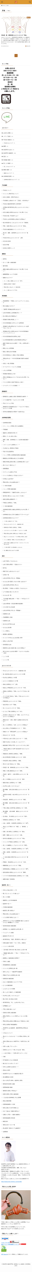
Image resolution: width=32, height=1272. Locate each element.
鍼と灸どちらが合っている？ (11, 1063)
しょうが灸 (6, 656)
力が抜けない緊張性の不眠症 (11, 448)
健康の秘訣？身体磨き (9, 879)
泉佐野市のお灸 (8, 149)
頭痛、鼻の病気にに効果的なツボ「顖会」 (14, 831)
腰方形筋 (5, 266)
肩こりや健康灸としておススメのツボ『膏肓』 (15, 845)
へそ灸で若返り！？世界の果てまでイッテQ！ (15, 1053)
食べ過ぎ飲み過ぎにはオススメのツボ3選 (14, 674)
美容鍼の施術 (8, 160)
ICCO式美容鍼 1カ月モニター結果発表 (13, 323)
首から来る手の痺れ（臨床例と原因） (13, 1080)
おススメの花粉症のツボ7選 (10, 681)
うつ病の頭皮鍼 (7, 485)
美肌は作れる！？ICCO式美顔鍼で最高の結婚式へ (16, 359)
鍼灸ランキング (4, 1244)
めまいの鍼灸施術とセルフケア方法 (12, 982)
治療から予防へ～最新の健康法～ (12, 1114)
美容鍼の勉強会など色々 (9, 373)
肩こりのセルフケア (9, 166)
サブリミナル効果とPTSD (10, 472)
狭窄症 (5, 259)
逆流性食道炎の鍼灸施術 (9, 925)
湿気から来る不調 (8, 641)
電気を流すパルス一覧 (9, 1124)
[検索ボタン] (30, 2)
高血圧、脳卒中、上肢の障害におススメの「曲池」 (15, 775)
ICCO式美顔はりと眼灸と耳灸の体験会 (13, 355)
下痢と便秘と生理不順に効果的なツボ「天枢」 (15, 808)
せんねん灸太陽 (7, 627)
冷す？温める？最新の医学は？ (11, 1111)
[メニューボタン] (2, 2)
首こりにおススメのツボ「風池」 (12, 708)
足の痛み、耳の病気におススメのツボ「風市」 (15, 816)
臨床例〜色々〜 (7, 903)
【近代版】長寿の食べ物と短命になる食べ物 (15, 949)
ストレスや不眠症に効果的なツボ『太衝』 (14, 842)
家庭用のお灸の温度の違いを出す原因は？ (14, 648)
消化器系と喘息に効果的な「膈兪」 (12, 760)
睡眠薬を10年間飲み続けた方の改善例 (13, 458)
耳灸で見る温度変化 (8, 451)
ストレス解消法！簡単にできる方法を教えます (14, 539)
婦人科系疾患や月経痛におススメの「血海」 (15, 757)
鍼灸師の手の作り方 (8, 936)
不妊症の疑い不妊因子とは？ (11, 215)
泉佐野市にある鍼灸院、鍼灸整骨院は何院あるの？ (15, 1028)
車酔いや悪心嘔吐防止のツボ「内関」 (13, 771)
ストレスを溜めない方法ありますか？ (13, 475)
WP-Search (4, 1254)
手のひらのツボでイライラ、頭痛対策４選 (13, 524)
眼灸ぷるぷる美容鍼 (8, 348)
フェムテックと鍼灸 (8, 932)
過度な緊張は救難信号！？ (10, 499)
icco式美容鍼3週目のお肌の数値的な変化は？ (15, 340)
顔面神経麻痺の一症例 (9, 1104)
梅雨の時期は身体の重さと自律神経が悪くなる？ (16, 461)
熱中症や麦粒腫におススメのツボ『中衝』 (14, 838)
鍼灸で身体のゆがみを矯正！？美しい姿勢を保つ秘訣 (16, 344)
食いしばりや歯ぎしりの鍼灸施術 (12, 992)
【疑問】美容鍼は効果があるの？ (12, 309)
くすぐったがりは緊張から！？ (11, 444)
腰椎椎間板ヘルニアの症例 (10, 274)
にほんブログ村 (5, 1242)
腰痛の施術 (7, 169)
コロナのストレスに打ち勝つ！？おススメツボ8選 (15, 530)
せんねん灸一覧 (7, 595)
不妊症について (7, 190)
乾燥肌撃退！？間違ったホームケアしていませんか (16, 301)
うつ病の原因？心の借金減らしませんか (13, 547)
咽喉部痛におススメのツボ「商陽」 (12, 865)
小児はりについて (8, 1033)
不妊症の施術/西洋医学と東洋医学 (12, 204)
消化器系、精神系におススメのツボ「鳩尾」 (15, 799)
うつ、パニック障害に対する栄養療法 (13, 426)
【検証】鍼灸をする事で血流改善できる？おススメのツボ (16, 749)
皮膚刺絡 (5, 1131)
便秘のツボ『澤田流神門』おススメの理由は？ (15, 731)
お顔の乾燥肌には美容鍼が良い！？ (12, 312)
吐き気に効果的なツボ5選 (10, 677)
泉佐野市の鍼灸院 (9, 153)
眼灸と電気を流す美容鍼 (9, 351)
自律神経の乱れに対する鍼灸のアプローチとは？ (16, 514)
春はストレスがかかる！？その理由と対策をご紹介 (15, 536)
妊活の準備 (6, 244)
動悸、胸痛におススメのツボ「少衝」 (13, 835)
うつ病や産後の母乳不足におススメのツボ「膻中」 (15, 857)
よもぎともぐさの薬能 (9, 988)
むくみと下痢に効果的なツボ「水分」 (13, 711)
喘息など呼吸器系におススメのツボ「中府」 (15, 687)
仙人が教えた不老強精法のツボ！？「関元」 (15, 728)
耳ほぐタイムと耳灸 (8, 403)
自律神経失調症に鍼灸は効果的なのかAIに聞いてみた (16, 510)
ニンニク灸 (6, 659)
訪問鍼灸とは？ (7, 1006)
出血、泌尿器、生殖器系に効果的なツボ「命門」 (16, 823)
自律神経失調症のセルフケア (12, 179)
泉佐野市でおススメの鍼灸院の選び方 (13, 1073)
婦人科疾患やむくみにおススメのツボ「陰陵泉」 (16, 222)
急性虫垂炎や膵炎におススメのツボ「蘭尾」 (15, 872)
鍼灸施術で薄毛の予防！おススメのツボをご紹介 (16, 745)
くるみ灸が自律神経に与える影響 (12, 1097)
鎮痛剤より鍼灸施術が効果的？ (11, 958)
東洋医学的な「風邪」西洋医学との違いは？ (15, 939)
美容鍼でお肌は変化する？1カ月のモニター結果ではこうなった (16, 327)
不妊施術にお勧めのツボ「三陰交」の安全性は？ (16, 200)
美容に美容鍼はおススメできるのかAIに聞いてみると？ (16, 378)
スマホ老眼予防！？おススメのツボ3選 (13, 400)
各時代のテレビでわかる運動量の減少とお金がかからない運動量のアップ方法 (16, 921)
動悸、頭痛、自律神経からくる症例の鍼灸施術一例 (16, 440)
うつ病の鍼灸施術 (8, 506)
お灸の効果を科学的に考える (11, 585)
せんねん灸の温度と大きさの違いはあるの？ (15, 581)
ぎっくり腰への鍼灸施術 (9, 262)
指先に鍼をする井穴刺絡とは (11, 1107)
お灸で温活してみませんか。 (11, 561)
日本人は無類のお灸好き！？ (11, 1067)
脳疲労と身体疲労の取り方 (10, 433)
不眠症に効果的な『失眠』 (10, 502)
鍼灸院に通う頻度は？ (9, 910)
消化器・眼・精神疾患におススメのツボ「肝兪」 (16, 767)
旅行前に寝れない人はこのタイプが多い (13, 496)
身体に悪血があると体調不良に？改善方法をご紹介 (16, 1042)
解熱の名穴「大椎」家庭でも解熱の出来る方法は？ (15, 720)
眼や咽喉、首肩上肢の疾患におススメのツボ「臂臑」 (16, 790)
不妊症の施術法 (8, 139)
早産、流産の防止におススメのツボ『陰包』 (15, 226)
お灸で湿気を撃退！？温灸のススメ (12, 564)
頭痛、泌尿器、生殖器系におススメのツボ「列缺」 (15, 852)
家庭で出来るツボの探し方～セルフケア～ (14, 742)
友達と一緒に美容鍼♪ (8, 363)
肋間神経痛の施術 (8, 1087)
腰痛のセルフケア (9, 173)
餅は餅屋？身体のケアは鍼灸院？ (12, 1128)
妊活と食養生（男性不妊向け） (11, 197)
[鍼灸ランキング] (14, 1242)
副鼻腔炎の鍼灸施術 (8, 978)
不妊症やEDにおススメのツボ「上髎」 (13, 237)
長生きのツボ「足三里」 (9, 735)
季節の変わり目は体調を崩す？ (11, 482)
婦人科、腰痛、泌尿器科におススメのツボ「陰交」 (15, 233)
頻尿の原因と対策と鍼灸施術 (11, 1094)
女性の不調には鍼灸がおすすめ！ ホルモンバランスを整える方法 (16, 543)
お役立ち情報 (8, 133)
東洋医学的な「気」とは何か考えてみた (13, 1002)
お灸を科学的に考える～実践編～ (12, 578)
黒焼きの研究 (6, 1070)
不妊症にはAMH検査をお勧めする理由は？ (14, 219)
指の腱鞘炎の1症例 (8, 1077)
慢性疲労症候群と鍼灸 (9, 1084)
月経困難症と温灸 (8, 617)
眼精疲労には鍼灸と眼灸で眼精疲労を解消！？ (15, 396)
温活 (5, 156)
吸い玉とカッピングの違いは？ (11, 893)
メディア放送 (8, 136)
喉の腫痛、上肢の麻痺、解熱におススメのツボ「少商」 (15, 812)
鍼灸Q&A (5, 1121)
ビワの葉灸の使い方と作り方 (11, 592)
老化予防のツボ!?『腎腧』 (10, 704)
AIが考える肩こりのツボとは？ (11, 786)
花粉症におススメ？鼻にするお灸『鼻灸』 (14, 1049)
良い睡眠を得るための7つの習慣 (11, 550)
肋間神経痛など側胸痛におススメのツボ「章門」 (16, 869)
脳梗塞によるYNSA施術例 (10, 900)
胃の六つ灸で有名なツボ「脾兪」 (12, 764)
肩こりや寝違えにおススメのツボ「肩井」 (14, 779)
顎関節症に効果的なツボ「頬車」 (12, 819)
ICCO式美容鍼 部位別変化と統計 (12, 336)
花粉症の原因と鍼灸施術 (9, 1012)
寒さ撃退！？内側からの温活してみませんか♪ (15, 588)
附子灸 (5, 568)
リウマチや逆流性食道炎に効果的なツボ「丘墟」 (16, 875)
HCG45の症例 (7, 241)
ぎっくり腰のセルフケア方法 (10, 290)
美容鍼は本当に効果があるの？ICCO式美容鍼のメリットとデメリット (16, 332)
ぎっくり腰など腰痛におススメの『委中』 (13, 281)
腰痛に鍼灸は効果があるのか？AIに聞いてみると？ (15, 270)
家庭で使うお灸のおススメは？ (11, 571)
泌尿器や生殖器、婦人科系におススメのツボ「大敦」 (16, 795)
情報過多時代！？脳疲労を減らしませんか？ (15, 492)
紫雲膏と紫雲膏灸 (8, 634)
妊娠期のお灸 (6, 614)
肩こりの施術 (8, 163)
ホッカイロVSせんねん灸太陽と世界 (12, 637)
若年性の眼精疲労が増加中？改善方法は (13, 411)
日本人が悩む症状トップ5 (10, 890)
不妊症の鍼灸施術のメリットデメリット (13, 229)
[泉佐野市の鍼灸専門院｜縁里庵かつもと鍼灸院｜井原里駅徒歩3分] (16, 2)
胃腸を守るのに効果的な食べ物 (11, 975)
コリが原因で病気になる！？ (11, 917)
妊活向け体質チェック (9, 248)
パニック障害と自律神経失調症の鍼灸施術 (14, 455)
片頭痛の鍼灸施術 (8, 907)
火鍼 (4, 1056)
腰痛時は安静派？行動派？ (10, 284)
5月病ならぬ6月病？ (8, 479)
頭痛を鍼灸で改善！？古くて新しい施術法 (14, 943)
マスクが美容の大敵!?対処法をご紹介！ (13, 382)
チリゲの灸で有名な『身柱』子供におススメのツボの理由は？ (16, 697)
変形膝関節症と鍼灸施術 (9, 965)
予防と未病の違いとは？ (9, 1009)
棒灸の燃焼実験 (7, 1101)
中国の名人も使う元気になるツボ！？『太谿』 (15, 738)
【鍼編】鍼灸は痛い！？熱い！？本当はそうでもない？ (16, 953)
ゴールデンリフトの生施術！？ (11, 385)
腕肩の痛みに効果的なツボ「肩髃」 (12, 782)
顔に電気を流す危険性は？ (10, 316)
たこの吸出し (6, 631)
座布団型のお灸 (7, 644)
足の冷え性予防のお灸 (9, 624)
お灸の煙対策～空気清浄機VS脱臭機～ (13, 603)
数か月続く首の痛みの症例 (10, 999)
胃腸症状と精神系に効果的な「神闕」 (13, 753)
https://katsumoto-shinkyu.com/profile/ (11, 1181)
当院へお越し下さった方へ (10, 1046)
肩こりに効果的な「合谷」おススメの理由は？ (15, 725)
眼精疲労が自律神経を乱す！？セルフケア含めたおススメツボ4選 (16, 407)
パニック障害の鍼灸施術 (9, 489)
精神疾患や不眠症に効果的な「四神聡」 (13, 527)
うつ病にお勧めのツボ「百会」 (11, 521)
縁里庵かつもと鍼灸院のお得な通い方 (13, 929)
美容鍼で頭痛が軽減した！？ (11, 319)
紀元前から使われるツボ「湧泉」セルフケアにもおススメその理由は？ (16, 715)
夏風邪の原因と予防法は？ (10, 1090)
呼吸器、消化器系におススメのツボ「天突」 (15, 862)
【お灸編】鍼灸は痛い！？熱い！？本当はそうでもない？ (16, 599)
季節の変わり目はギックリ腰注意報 (12, 287)
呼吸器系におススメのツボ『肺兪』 (12, 701)
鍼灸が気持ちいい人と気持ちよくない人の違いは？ (15, 1016)
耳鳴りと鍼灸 (6, 961)
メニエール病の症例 (8, 946)
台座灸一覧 (6, 574)
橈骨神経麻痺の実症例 (9, 1118)
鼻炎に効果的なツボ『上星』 (11, 684)
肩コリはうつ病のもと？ (9, 465)
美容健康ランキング (13, 1244)
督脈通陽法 (6, 468)
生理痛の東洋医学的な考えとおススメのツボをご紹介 (16, 208)
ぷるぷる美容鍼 (7, 370)
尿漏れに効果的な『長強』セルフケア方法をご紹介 (16, 692)
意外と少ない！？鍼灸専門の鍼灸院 (12, 971)
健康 (5, 146)
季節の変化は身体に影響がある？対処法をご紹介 (15, 533)
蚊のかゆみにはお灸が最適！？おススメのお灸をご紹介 (16, 652)
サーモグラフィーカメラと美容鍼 (12, 367)
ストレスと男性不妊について (11, 193)
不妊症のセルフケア (9, 143)
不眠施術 (5, 429)
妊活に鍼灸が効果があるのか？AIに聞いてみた (15, 212)
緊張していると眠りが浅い (10, 436)
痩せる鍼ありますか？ (9, 306)
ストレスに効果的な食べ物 (10, 968)
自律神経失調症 (8, 176)
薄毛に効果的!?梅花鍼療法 (10, 1024)
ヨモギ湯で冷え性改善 (9, 607)
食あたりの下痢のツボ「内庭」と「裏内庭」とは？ (15, 827)
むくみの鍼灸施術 (8, 985)
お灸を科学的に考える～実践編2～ (12, 610)
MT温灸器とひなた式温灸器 (10, 1060)
